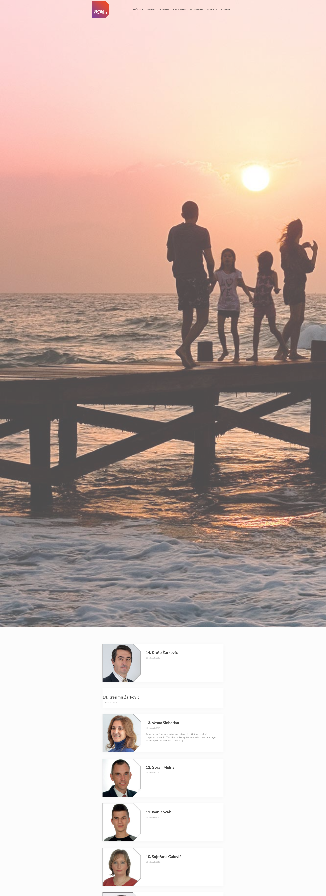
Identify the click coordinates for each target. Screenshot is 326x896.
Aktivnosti (179, 9)
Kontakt (226, 9)
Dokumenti (196, 9)
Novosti (164, 9)
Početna (138, 9)
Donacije (212, 9)
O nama (151, 9)
